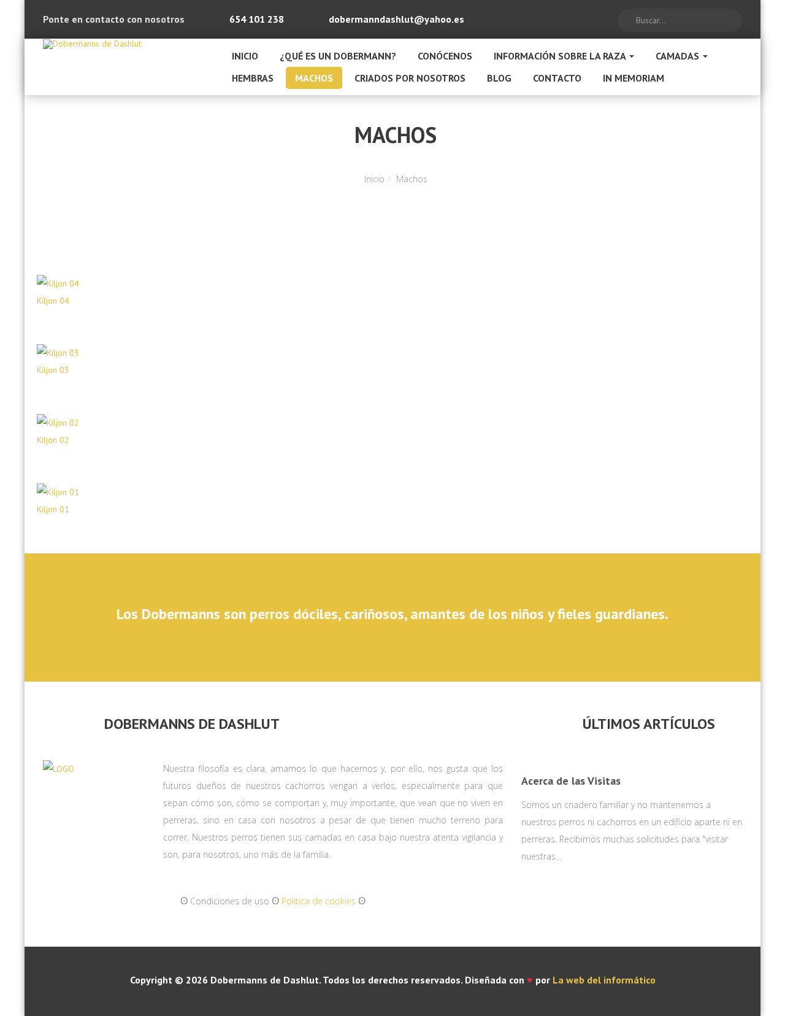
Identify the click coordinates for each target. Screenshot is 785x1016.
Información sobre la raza (561, 56)
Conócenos (445, 56)
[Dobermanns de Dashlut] (92, 44)
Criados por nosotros (409, 78)
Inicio (245, 56)
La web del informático (604, 980)
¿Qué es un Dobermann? (338, 56)
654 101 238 (256, 19)
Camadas (679, 56)
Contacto (557, 78)
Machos (314, 78)
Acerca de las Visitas (571, 781)
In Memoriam (633, 78)
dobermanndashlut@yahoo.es (396, 19)
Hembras (253, 78)
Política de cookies (318, 901)
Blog (499, 78)
